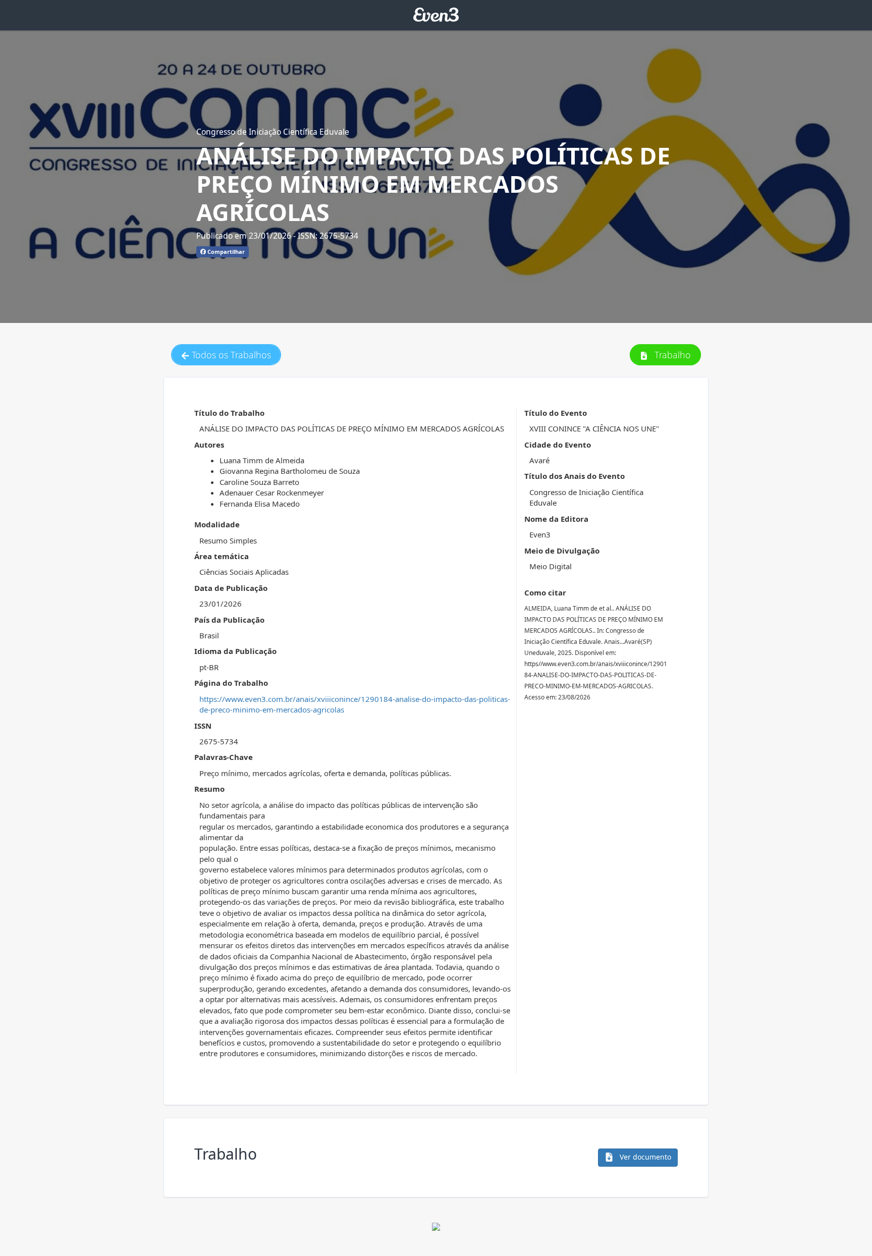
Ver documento (644, 1157)
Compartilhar (225, 251)
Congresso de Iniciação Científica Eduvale (272, 131)
